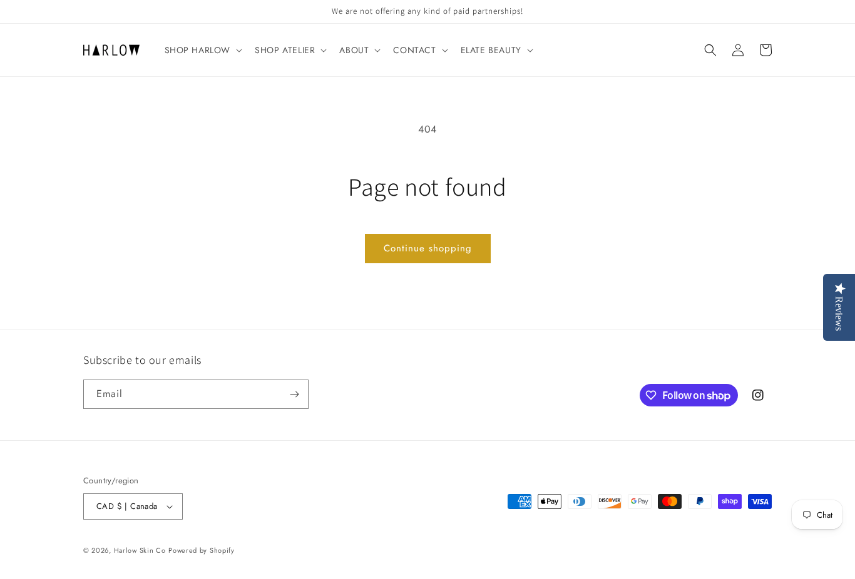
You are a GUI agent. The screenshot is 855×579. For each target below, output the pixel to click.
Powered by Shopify (201, 550)
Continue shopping (428, 248)
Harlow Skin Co (140, 550)
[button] (202, 50)
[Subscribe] (294, 394)
